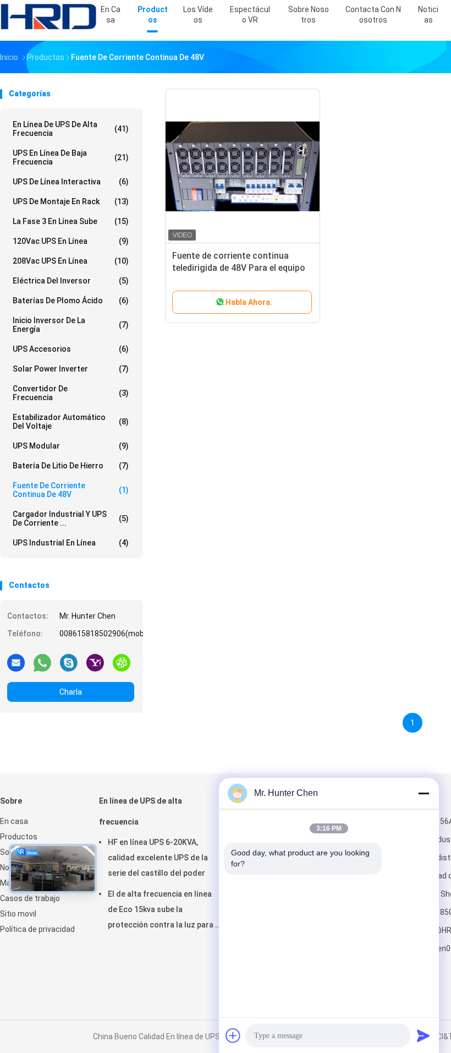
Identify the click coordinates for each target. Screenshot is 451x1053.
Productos (18, 836)
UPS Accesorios (71, 349)
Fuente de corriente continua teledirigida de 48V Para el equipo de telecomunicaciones (238, 267)
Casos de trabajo (30, 898)
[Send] (423, 1035)
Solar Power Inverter (71, 368)
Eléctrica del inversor (71, 280)
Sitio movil (18, 913)
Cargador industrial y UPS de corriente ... (71, 518)
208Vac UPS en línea (71, 261)
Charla (70, 692)
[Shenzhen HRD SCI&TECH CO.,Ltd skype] (69, 662)
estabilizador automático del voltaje (71, 421)
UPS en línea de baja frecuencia (71, 157)
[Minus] (423, 793)
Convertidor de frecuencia (71, 393)
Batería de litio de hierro (71, 465)
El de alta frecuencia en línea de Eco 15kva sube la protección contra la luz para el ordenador (165, 911)
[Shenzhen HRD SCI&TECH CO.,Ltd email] (16, 662)
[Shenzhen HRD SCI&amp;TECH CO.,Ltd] (48, 16)
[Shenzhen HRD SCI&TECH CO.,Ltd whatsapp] (42, 662)
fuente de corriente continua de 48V (71, 490)
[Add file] (233, 1035)
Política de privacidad (37, 929)
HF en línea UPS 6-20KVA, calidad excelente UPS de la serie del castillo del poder (158, 857)
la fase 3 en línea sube (71, 221)
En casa (14, 821)
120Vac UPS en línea (71, 241)
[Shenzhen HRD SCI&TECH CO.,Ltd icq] (121, 662)
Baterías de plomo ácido (71, 300)
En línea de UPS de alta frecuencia (71, 129)
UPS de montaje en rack (71, 201)
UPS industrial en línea (71, 542)
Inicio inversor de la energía (71, 325)
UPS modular (71, 445)
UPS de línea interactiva (71, 181)
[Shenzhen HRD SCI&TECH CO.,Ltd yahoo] (95, 662)
